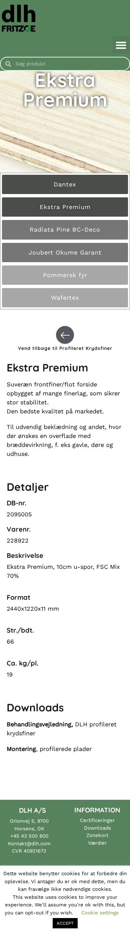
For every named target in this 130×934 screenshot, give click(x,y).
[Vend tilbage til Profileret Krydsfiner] (65, 335)
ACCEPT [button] (65, 923)
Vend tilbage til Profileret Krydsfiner (65, 348)
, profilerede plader (49, 748)
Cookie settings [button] (100, 913)
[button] (121, 45)
